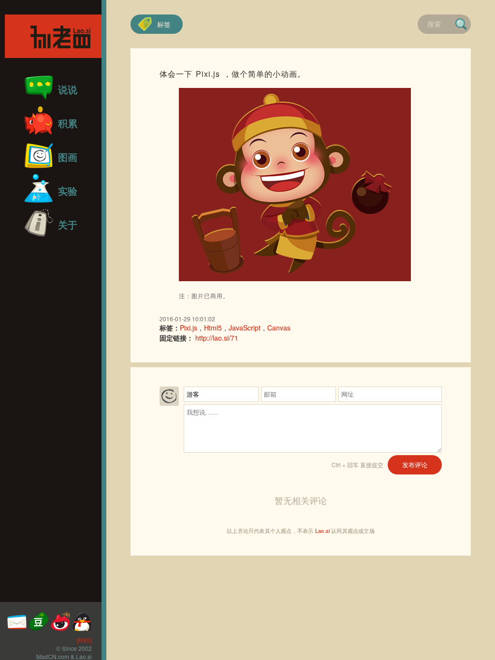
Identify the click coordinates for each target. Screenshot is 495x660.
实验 (67, 191)
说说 (67, 89)
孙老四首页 (53, 36)
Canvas (279, 327)
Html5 (213, 327)
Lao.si (322, 530)
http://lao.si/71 (216, 338)
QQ (82, 621)
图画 (67, 157)
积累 (67, 123)
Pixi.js (188, 327)
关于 (67, 224)
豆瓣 (38, 621)
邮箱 (17, 621)
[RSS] (84, 640)
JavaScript (245, 327)
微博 (60, 621)
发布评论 (414, 464)
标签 (164, 24)
